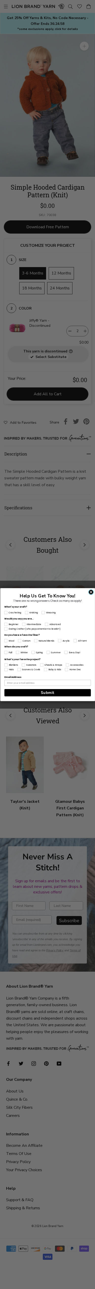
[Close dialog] (90, 592)
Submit (47, 692)
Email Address (12, 677)
